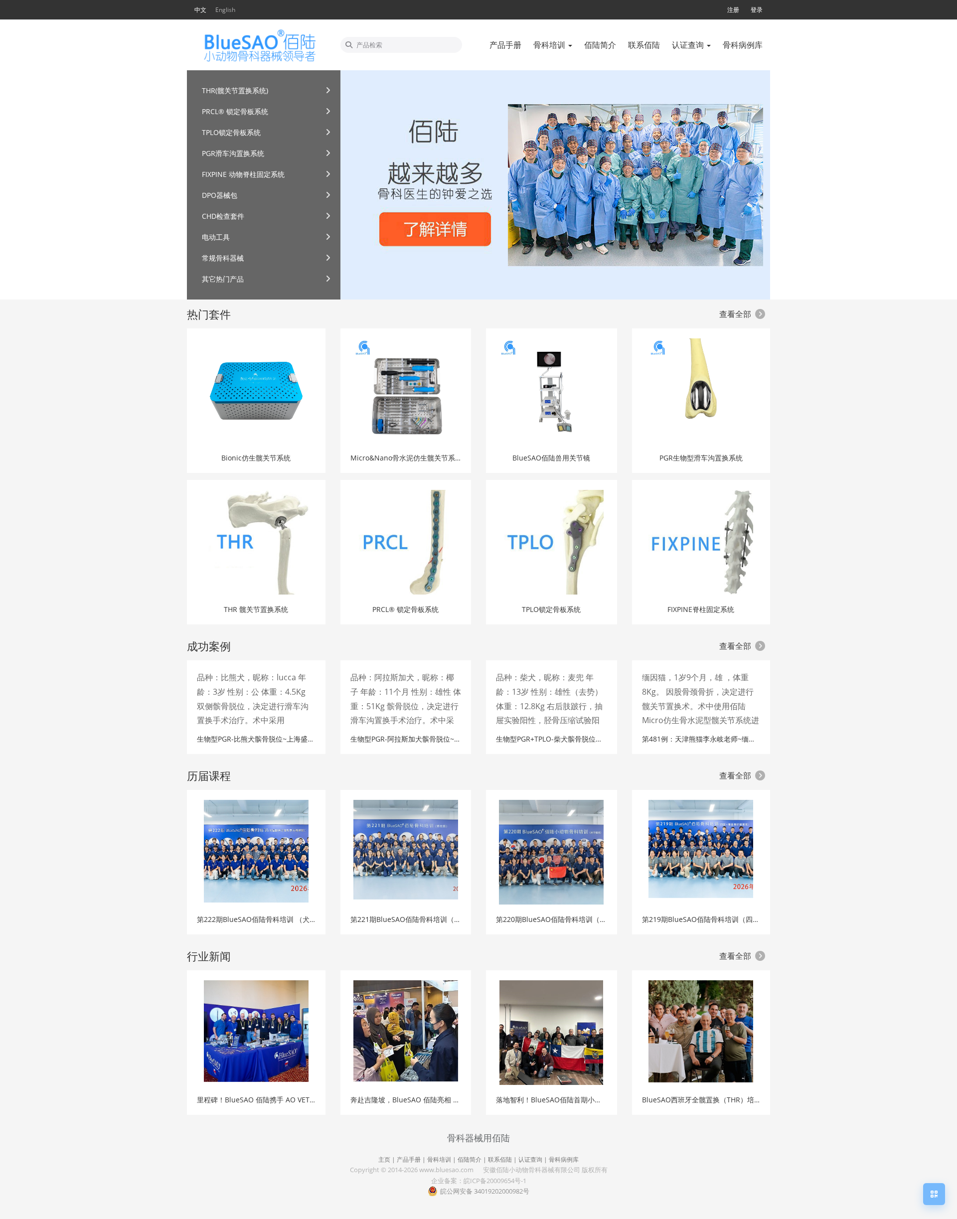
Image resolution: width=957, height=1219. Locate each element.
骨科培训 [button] (550, 44)
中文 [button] (200, 9)
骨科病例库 (564, 1159)
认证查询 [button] (689, 44)
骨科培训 (439, 1159)
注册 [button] (733, 9)
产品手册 (409, 1159)
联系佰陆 (500, 1159)
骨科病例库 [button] (743, 44)
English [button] (225, 9)
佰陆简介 (469, 1159)
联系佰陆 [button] (644, 44)
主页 (384, 1159)
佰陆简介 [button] (600, 44)
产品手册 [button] (505, 44)
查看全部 (735, 313)
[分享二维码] (934, 1194)
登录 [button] (757, 9)
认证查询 (530, 1159)
